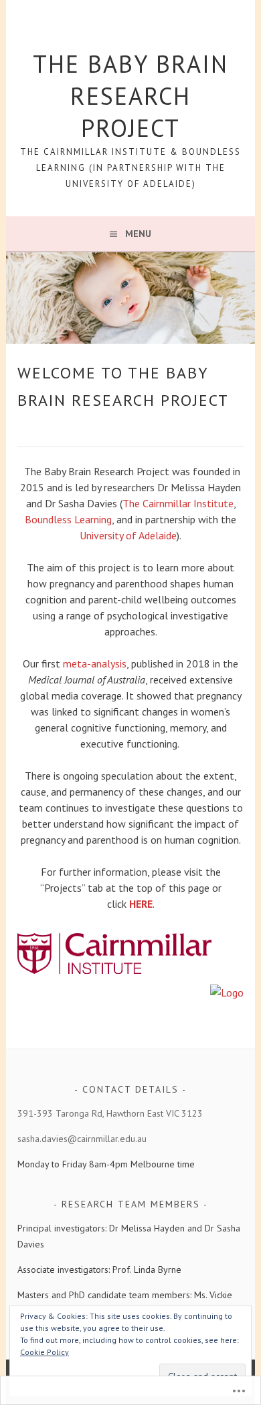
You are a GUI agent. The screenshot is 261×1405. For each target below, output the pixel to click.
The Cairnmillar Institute (178, 503)
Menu (138, 234)
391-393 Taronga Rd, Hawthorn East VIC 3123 (110, 1113)
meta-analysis (94, 663)
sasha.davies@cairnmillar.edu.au (82, 1139)
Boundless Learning (68, 519)
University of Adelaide (128, 535)
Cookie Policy (44, 1352)
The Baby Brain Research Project (130, 96)
